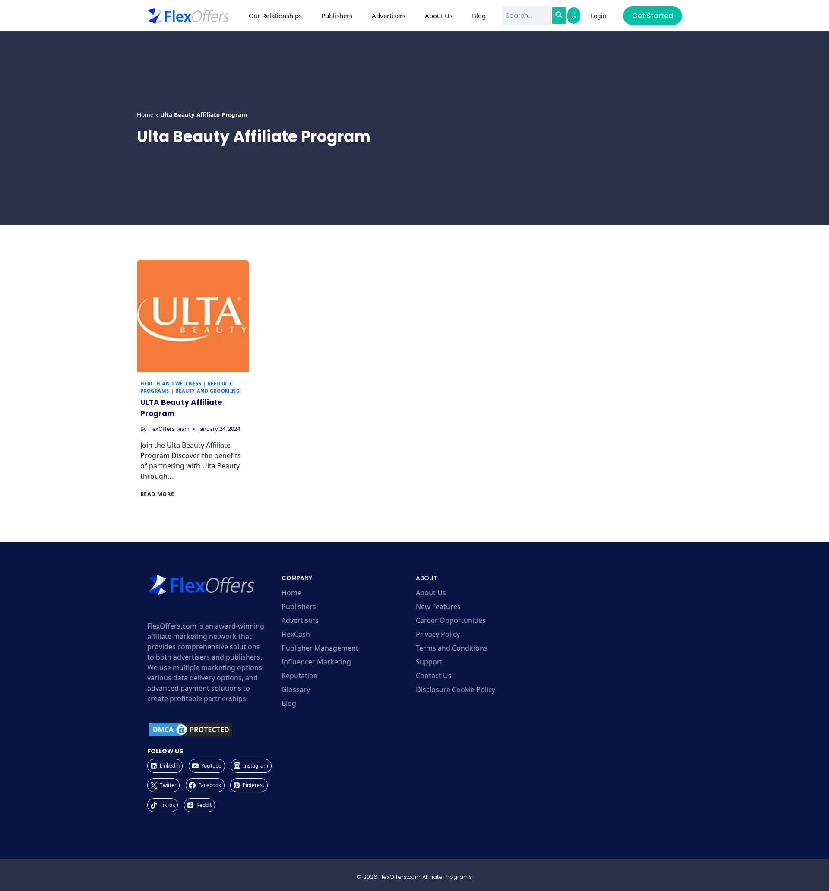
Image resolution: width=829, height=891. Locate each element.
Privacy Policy (438, 634)
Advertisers (300, 620)
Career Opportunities (451, 620)
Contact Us (434, 675)
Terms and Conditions (451, 648)
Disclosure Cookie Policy (455, 689)
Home (145, 115)
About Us (431, 592)
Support (429, 662)
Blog (479, 15)
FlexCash (296, 634)
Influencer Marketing (316, 662)
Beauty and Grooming (207, 391)
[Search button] (558, 15)
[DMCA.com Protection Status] (213, 729)
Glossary (296, 689)
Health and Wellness (171, 383)
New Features (438, 606)
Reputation (300, 675)
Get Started (652, 16)
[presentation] (193, 316)
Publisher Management (320, 648)
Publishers (299, 606)
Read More (157, 494)
